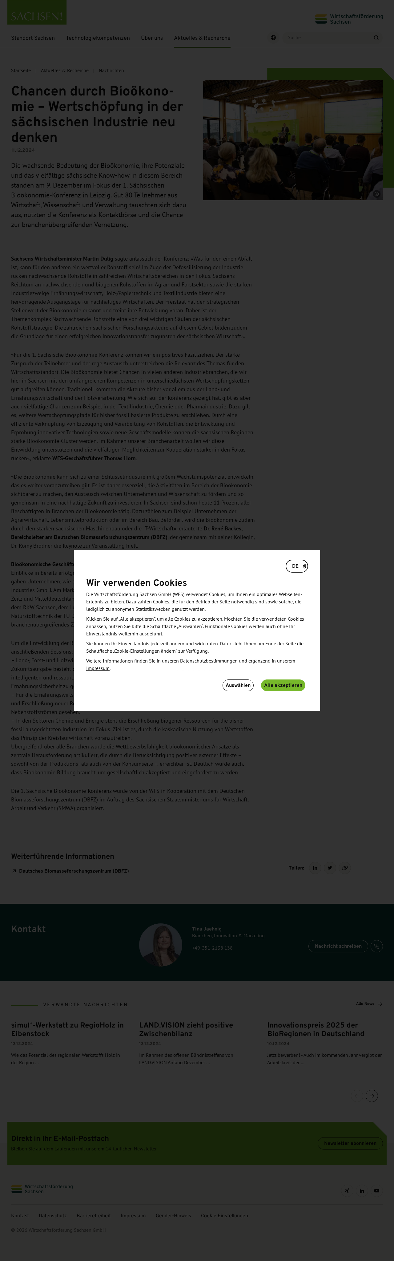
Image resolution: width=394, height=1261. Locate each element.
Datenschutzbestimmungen (209, 661)
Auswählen (238, 685)
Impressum (98, 668)
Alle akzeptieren (283, 685)
